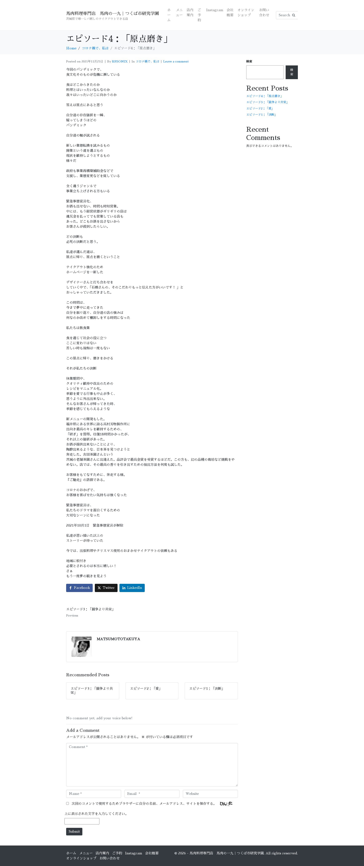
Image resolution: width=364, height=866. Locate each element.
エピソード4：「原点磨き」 (264, 96)
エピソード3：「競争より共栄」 (267, 102)
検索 (249, 61)
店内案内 (190, 12)
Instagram (214, 10)
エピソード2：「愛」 (260, 108)
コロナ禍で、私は (147, 61)
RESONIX (120, 61)
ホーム (169, 15)
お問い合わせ (264, 12)
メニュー (179, 12)
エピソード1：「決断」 (261, 114)
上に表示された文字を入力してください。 (96, 814)
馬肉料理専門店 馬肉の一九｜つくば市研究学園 (112, 13)
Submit (74, 831)
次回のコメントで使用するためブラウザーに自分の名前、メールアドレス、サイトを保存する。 (144, 803)
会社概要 (230, 12)
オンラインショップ (245, 12)
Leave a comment (176, 61)
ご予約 (199, 15)
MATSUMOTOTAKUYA (118, 639)
